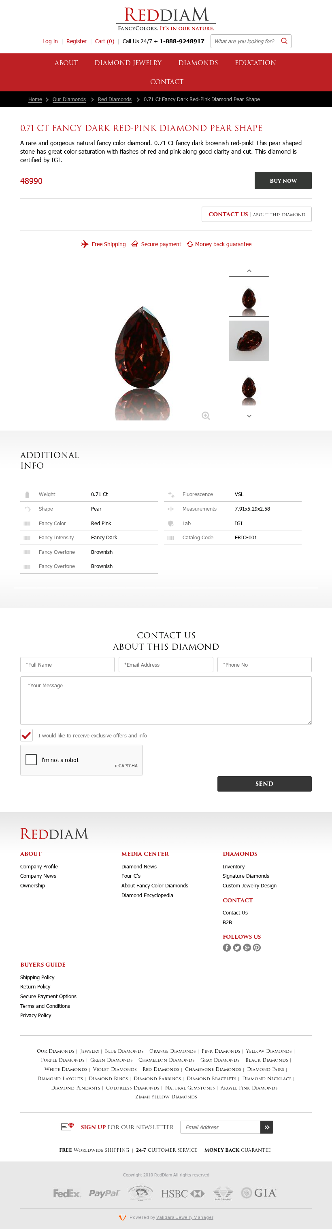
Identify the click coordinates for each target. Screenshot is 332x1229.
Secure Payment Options (48, 996)
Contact (166, 83)
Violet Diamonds (115, 1070)
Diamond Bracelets (211, 1079)
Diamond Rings (108, 1079)
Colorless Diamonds (133, 1088)
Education (255, 64)
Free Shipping (108, 244)
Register (76, 41)
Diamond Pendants (75, 1088)
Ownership (32, 885)
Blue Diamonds (124, 1052)
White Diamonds (66, 1070)
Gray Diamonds (220, 1060)
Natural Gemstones (190, 1088)
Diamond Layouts (60, 1079)
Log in (50, 41)
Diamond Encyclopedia (147, 895)
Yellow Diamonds (269, 1052)
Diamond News (139, 866)
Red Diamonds (115, 99)
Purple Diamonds (63, 1060)
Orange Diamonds (172, 1052)
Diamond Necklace (267, 1079)
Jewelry (89, 1052)
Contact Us (235, 912)
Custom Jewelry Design (250, 885)
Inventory (234, 866)
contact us (228, 215)
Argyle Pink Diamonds (249, 1088)
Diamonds (198, 64)
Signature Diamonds (246, 875)
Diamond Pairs (265, 1070)
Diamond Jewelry (128, 64)
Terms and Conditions (45, 1006)
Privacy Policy (35, 1015)
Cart (104, 41)
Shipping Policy (37, 977)
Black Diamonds (266, 1060)
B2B (227, 922)
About (66, 64)
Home (35, 99)
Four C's (130, 875)
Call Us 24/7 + (163, 41)
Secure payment (160, 244)
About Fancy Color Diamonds (154, 885)
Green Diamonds (111, 1060)
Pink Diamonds (221, 1052)
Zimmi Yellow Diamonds (166, 1097)
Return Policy (35, 986)
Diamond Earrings (157, 1079)
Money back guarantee (223, 244)
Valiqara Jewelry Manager (184, 1217)
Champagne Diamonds (213, 1070)
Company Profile (39, 866)
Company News (38, 875)
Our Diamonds (69, 99)
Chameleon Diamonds (166, 1060)
